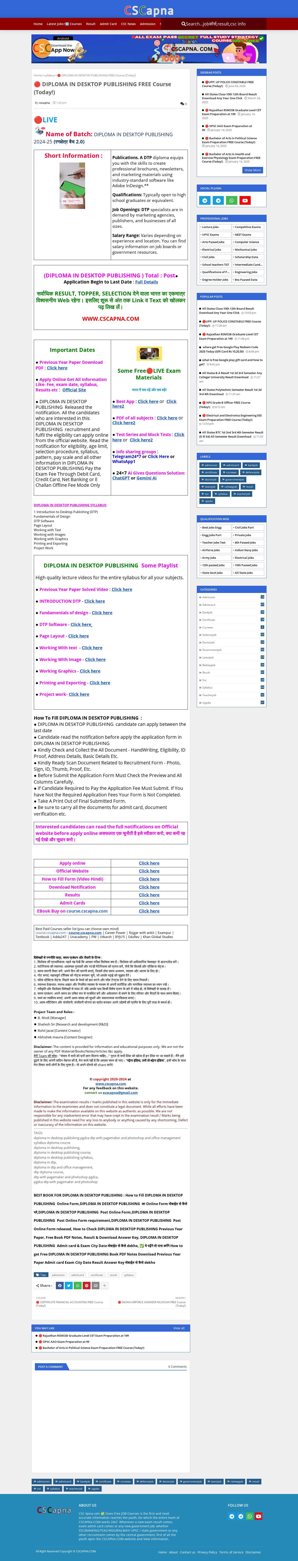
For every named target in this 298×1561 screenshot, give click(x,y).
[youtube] (245, 200)
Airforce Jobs (211, 550)
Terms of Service (231, 1552)
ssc (207, 494)
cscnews (231, 472)
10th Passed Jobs (246, 565)
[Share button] (104, 1285)
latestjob (210, 486)
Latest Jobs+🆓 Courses (64, 24)
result (113, 1275)
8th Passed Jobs (245, 542)
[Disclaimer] (258, 200)
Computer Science (247, 242)
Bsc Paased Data (246, 280)
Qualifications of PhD (216, 272)
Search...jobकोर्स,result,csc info (200, 24)
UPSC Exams (210, 235)
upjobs (209, 501)
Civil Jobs (208, 257)
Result (91, 24)
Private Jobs (243, 535)
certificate (97, 1275)
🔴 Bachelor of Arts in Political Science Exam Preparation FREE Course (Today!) (91, 1348)
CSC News (128, 24)
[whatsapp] (231, 200)
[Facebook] (60, 1285)
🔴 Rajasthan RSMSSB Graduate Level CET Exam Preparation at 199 (84, 1336)
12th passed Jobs (213, 565)
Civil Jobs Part (244, 527)
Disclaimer (253, 1552)
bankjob (253, 465)
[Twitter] (69, 1285)
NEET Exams (243, 235)
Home (38, 24)
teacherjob (243, 494)
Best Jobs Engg (211, 527)
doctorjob (210, 479)
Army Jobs (209, 558)
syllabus (49, 75)
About (173, 1552)
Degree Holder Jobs (215, 280)
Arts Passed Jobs (213, 242)
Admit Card (108, 24)
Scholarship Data (246, 257)
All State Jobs (244, 573)
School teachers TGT (215, 265)
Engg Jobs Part (211, 535)
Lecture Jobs (210, 227)
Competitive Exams (248, 227)
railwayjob (230, 486)
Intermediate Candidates (249, 265)
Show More (253, 170)
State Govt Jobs (212, 573)
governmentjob (235, 479)
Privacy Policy (207, 1552)
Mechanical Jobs (246, 250)
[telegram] (205, 200)
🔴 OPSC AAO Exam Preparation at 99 (64, 1342)
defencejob (252, 472)
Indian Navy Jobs (246, 550)
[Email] (95, 1285)
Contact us (187, 1552)
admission (58, 1275)
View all (179, 1328)
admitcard (77, 1275)
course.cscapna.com (87, 911)
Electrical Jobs (211, 250)
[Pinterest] (87, 1285)
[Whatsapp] (78, 1285)
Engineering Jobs (246, 272)
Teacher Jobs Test (213, 542)
